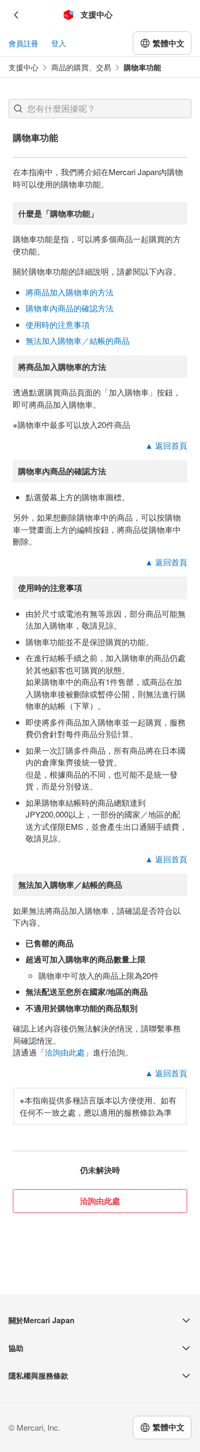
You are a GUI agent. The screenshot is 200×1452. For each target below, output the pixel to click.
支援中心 (23, 67)
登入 (58, 43)
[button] (18, 109)
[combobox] (100, 108)
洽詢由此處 (65, 1052)
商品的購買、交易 (81, 67)
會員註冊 (23, 43)
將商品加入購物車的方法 (70, 292)
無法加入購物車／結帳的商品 (78, 340)
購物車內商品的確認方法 (70, 308)
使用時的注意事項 (58, 324)
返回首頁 (166, 445)
